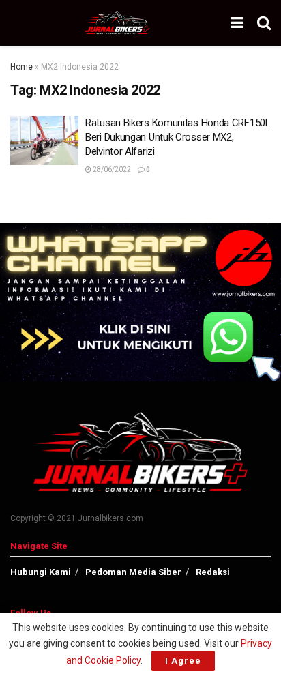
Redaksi (213, 572)
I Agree (183, 660)
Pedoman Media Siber (133, 572)
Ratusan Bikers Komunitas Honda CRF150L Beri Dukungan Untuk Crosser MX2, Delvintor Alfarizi (178, 137)
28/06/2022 (111, 169)
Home (21, 67)
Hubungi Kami (40, 572)
